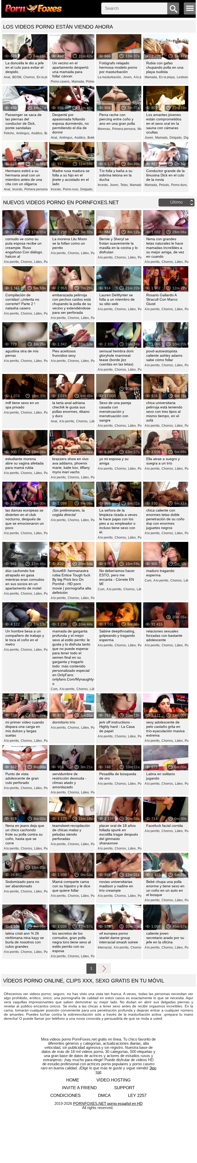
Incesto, (17, 189)
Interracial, (105, 947)
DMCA (104, 1095)
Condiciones (65, 1095)
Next (104, 968)
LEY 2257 (137, 1095)
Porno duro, (179, 185)
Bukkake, (93, 137)
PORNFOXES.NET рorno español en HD (108, 1103)
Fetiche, (9, 133)
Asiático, (37, 133)
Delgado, (176, 137)
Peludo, (164, 185)
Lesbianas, (184, 77)
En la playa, (45, 77)
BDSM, (17, 77)
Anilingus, (23, 133)
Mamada (136, 185)
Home (72, 1080)
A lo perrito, (11, 262)
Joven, (127, 77)
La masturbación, (110, 77)
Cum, (101, 589)
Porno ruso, (71, 189)
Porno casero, (60, 81)
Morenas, (104, 129)
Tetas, (124, 185)
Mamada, (78, 81)
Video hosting (113, 1080)
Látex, (38, 262)
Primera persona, (124, 129)
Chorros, (29, 77)
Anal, (7, 77)
